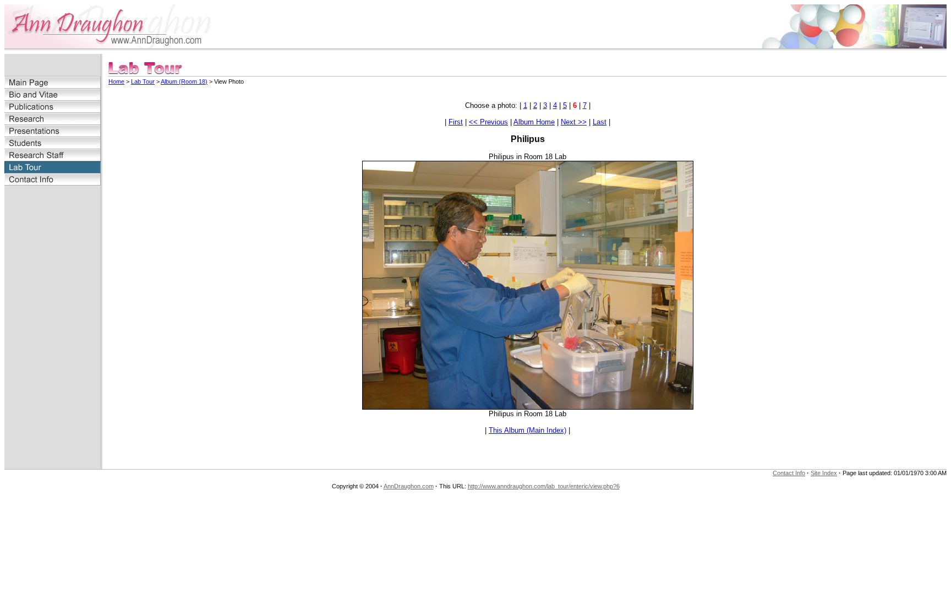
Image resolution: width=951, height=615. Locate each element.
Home (116, 81)
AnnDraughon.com (409, 486)
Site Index (824, 473)
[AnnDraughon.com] (114, 45)
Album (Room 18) (184, 81)
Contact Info (789, 473)
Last (599, 122)
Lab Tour (143, 81)
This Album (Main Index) (527, 430)
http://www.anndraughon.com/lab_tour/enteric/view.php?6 (544, 486)
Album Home (534, 122)
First (456, 122)
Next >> (574, 122)
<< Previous (488, 122)
